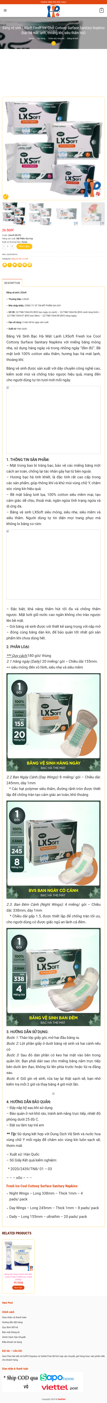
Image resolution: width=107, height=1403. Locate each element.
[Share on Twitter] (14, 265)
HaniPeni (61, 1399)
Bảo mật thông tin (11, 1332)
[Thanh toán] (42, 1382)
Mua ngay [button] (18, 1288)
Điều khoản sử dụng (12, 1342)
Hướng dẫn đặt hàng (12, 1322)
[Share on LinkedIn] (29, 265)
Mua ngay (24, 246)
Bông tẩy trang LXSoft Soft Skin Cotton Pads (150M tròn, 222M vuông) (18, 1277)
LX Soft (25, 259)
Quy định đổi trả (10, 1327)
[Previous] (7, 148)
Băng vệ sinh (72, 38)
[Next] (99, 148)
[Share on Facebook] (9, 265)
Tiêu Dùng (41, 38)
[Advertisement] (53, 70)
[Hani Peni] (53, 10)
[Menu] (5, 10)
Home (31, 38)
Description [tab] (12, 283)
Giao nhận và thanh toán (14, 1317)
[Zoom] (5, 196)
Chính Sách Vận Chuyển (14, 1337)
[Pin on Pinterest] (24, 265)
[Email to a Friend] (19, 265)
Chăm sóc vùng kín (56, 38)
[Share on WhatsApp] (4, 265)
